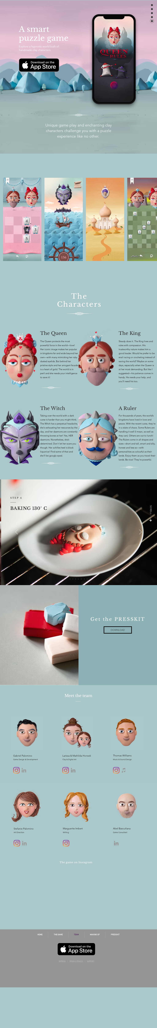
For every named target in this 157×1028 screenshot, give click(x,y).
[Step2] (75, 578)
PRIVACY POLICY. (76, 961)
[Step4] (81, 579)
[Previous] (16, 532)
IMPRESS (62, 961)
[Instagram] (16, 770)
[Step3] (78, 578)
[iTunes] (124, 770)
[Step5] (84, 578)
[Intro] (70, 578)
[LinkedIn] (73, 770)
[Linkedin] (24, 770)
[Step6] (87, 578)
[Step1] (72, 578)
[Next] (140, 532)
